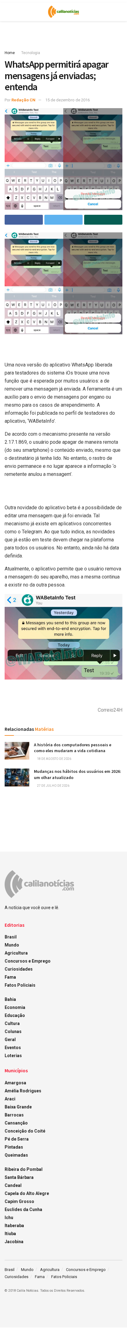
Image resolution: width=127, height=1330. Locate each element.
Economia (15, 1007)
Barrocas (14, 1114)
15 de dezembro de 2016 (67, 100)
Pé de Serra (17, 1139)
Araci (10, 1098)
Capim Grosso (19, 1201)
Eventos (13, 1047)
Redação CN (23, 100)
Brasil (11, 936)
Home (10, 53)
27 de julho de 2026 (52, 785)
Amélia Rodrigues (23, 1090)
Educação (15, 1015)
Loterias (13, 1055)
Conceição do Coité (25, 1131)
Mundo (12, 944)
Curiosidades (19, 969)
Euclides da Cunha (23, 1209)
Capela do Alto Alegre (27, 1193)
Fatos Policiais (20, 985)
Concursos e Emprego (28, 961)
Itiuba (10, 1233)
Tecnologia (30, 53)
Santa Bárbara (19, 1177)
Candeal (13, 1185)
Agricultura (16, 953)
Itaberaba (14, 1225)
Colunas (13, 1031)
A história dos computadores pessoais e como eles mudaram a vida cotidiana (72, 748)
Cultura (12, 1023)
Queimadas (16, 1155)
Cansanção (16, 1122)
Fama (10, 977)
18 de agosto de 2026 (53, 758)
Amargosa (15, 1082)
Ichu (9, 1217)
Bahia (10, 999)
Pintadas (14, 1147)
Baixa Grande (18, 1106)
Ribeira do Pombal (24, 1169)
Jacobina (14, 1241)
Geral (10, 1039)
